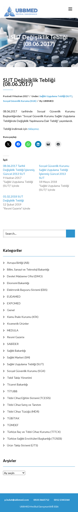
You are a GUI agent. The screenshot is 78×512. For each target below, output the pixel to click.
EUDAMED (14, 296)
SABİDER (13, 344)
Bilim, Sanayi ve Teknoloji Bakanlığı (28, 269)
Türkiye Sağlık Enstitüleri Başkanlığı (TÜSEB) (34, 438)
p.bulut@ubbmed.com (16, 499)
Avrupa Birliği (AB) (18, 262)
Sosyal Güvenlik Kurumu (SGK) (19, 100)
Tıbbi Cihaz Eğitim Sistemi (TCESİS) (29, 398)
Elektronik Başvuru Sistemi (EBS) (27, 289)
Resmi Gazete (15, 337)
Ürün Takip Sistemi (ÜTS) (22, 445)
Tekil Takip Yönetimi (19, 377)
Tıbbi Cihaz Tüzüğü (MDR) (23, 411)
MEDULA (12, 330)
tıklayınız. (33, 128)
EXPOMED (14, 303)
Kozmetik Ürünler (18, 323)
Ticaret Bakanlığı (17, 384)
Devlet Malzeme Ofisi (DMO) (25, 276)
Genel (11, 310)
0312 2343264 (62, 499)
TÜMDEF (12, 425)
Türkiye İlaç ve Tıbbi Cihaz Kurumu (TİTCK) (34, 431)
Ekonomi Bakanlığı (18, 283)
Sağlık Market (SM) (18, 357)
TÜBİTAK (13, 418)
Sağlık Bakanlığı (16, 350)
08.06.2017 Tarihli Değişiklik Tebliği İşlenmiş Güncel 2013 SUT (19, 169)
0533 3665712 (41, 499)
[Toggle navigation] (70, 9)
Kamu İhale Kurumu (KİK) (22, 316)
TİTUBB (12, 391)
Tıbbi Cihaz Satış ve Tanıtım (24, 404)
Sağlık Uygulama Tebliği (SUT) (55, 96)
